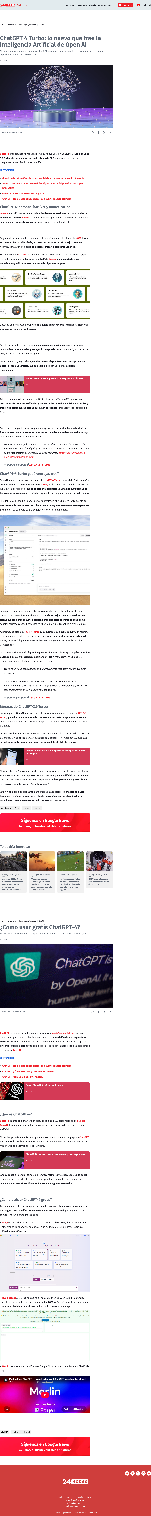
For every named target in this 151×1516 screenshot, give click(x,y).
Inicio (2, 24)
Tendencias (11, 24)
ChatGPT (42, 24)
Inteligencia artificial (10, 808)
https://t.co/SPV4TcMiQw (71, 452)
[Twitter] (104, 132)
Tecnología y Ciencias (27, 24)
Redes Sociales (104, 5)
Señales (125, 5)
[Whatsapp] (92, 132)
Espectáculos (70, 5)
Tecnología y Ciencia (86, 5)
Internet (36, 808)
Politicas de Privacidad (76, 1506)
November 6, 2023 (39, 464)
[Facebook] (98, 132)
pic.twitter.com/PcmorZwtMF (19, 457)
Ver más (29, 384)
